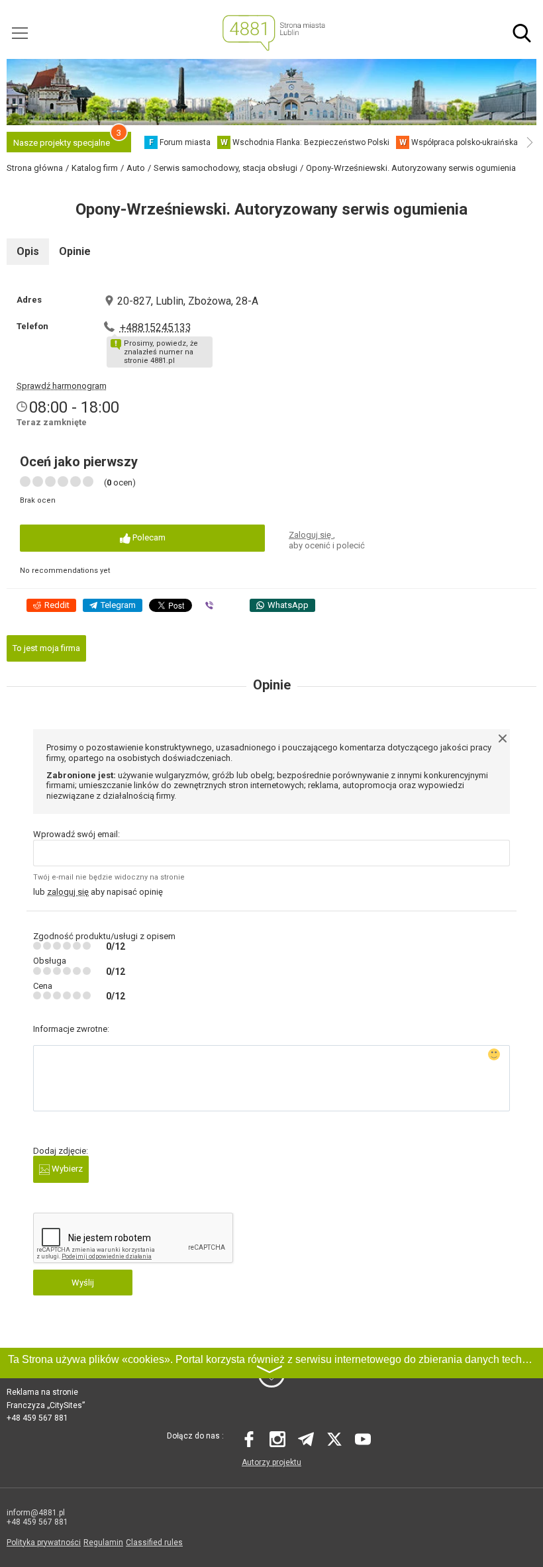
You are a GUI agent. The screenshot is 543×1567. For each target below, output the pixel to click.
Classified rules (154, 1542)
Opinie (75, 251)
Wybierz (66, 1169)
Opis (28, 251)
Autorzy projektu (271, 1462)
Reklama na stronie (42, 1392)
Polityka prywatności (44, 1542)
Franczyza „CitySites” (46, 1405)
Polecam (148, 537)
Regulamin (103, 1542)
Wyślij (83, 1283)
